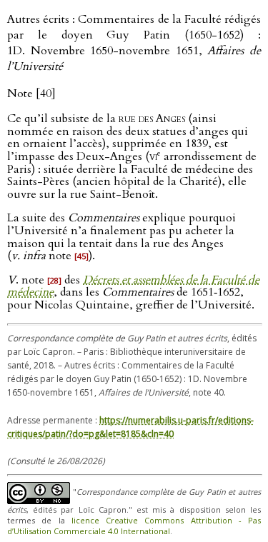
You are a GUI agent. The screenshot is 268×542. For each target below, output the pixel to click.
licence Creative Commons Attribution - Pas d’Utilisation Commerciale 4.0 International (134, 525)
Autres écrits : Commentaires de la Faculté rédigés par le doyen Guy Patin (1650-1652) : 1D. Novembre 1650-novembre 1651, (134, 42)
